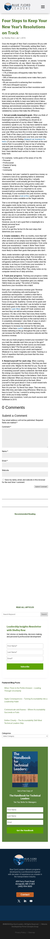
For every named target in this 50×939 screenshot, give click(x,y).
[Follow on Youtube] (31, 901)
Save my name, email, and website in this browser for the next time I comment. (23, 481)
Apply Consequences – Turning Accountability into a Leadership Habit (24, 594)
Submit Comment (41, 487)
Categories (6, 733)
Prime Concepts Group (30, 927)
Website (5, 470)
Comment (6, 427)
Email (5, 461)
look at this (24, 196)
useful (20, 328)
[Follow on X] (19, 901)
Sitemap (31, 932)
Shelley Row (9, 38)
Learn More (15, 309)
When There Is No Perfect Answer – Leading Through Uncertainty (22, 550)
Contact (25, 894)
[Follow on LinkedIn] (25, 901)
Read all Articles (25, 607)
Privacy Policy (20, 932)
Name (5, 451)
